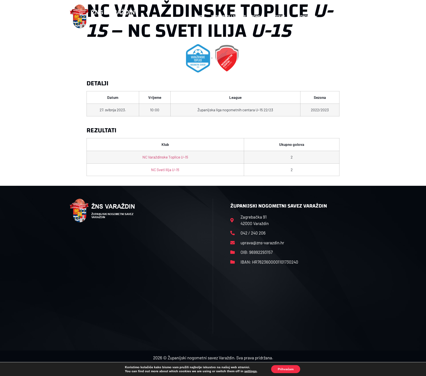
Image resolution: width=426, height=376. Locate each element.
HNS (199, 16)
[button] (347, 16)
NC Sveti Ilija (165, 169)
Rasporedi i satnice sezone (235, 16)
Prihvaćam (286, 369)
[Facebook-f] (327, 16)
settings (250, 371)
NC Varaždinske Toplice (165, 157)
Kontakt (305, 16)
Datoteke (276, 16)
